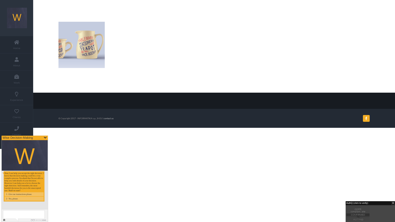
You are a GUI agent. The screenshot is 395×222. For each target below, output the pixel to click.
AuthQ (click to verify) (357, 203)
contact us (109, 118)
